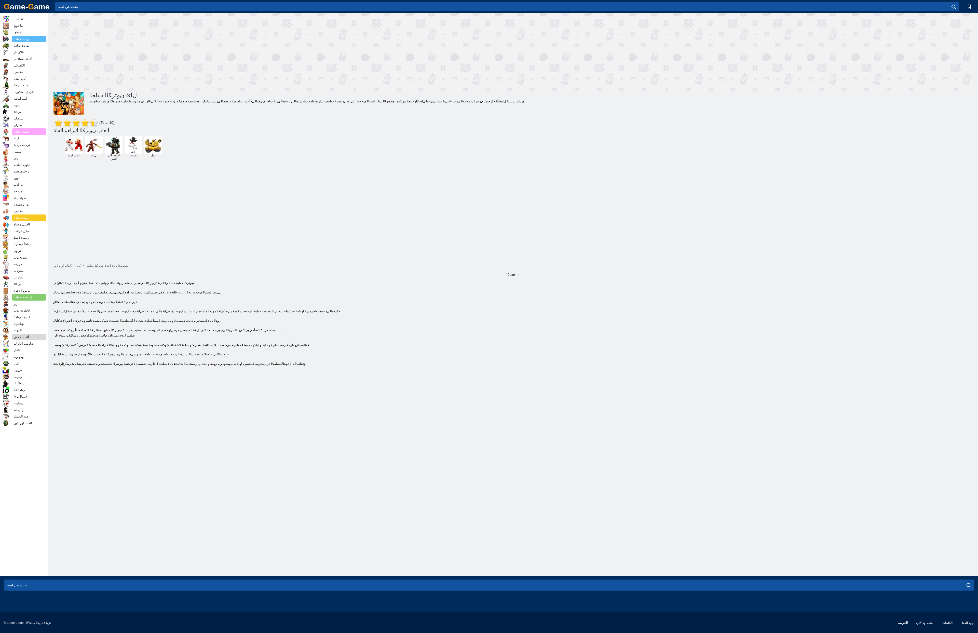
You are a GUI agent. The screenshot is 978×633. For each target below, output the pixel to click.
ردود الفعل (967, 623)
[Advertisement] (284, 51)
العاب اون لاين (925, 623)
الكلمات (947, 623)
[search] (953, 6)
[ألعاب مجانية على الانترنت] (27, 6)
